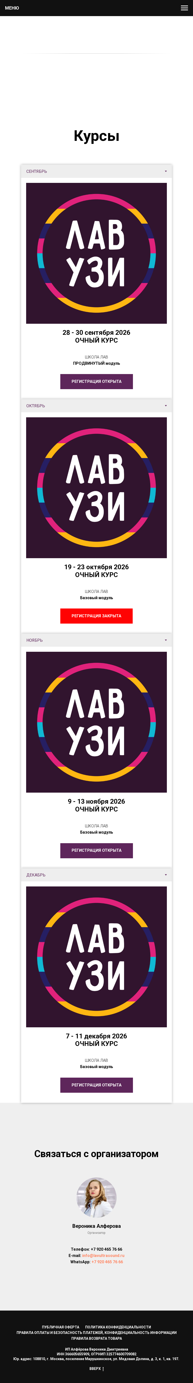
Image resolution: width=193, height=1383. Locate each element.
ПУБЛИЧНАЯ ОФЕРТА (60, 1327)
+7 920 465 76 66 (106, 1249)
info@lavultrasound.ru (103, 1255)
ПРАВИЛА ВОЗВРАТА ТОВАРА (96, 1338)
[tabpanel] (96, 288)
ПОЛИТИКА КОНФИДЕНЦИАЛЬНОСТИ (118, 1327)
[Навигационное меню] (184, 8)
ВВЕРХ (95, 1369)
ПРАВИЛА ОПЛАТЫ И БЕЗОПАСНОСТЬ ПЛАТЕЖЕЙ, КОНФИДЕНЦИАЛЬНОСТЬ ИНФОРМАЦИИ (97, 1333)
